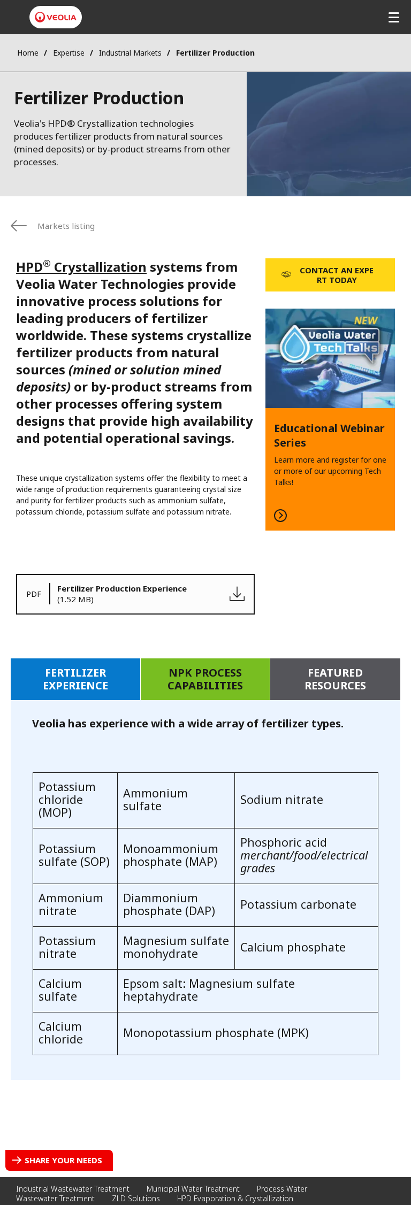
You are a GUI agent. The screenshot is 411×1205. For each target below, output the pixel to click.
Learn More (330, 420)
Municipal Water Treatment (193, 1189)
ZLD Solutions (136, 1198)
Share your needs (63, 1160)
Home (28, 53)
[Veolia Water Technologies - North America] (56, 17)
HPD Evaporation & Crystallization (235, 1198)
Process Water (282, 1189)
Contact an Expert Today (337, 275)
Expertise (69, 53)
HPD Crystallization (81, 266)
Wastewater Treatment (55, 1198)
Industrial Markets (130, 53)
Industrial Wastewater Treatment (73, 1189)
